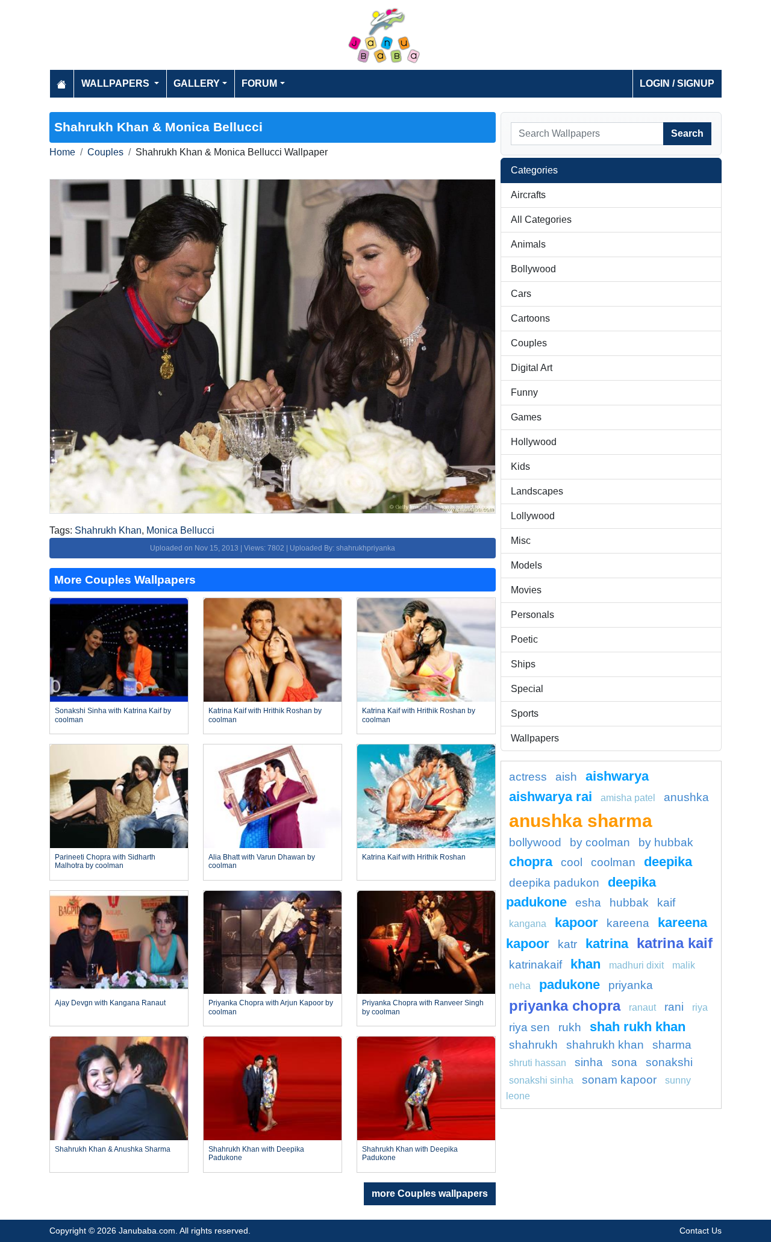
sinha (589, 1062)
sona (624, 1062)
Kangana (527, 924)
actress (528, 776)
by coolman (600, 842)
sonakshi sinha (541, 1080)
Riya (700, 1007)
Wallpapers (535, 738)
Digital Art (531, 368)
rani (674, 1006)
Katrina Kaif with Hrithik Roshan (414, 857)
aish (566, 776)
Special (527, 689)
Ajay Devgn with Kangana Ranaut (110, 1003)
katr (567, 944)
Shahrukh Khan (108, 530)
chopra (530, 861)
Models (526, 565)
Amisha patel (628, 798)
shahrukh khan (605, 1044)
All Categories (541, 219)
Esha (588, 902)
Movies (526, 590)
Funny (524, 392)
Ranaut (642, 1007)
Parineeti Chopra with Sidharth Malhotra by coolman (105, 861)
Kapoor (576, 922)
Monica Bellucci (180, 530)
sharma (671, 1044)
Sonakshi (669, 1062)
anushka (686, 797)
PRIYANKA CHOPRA (564, 1005)
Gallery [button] (196, 83)
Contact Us (700, 1230)
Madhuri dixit (636, 965)
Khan (585, 964)
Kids (520, 466)
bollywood (535, 842)
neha (520, 986)
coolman (613, 862)
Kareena (628, 923)
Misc (521, 540)
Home (62, 152)
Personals (532, 615)
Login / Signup (677, 83)
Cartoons (530, 318)
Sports (524, 713)
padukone (569, 984)
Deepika (668, 861)
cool (571, 862)
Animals (528, 244)
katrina (606, 943)
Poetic (524, 639)
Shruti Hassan (537, 1063)
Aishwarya (617, 776)
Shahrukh (533, 1044)
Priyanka (630, 985)
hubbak (629, 902)
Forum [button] (259, 83)
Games (526, 417)
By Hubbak (665, 842)
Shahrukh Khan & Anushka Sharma (112, 1149)
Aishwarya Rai (550, 796)
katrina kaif (675, 943)
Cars (521, 294)
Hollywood (534, 442)
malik (683, 965)
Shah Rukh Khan (637, 1026)
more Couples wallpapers (430, 1193)
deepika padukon (554, 882)
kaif (666, 902)
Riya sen (529, 1027)
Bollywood (533, 269)
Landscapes (537, 491)
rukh (569, 1027)
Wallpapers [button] (116, 83)
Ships (523, 664)
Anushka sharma (580, 820)
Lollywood (533, 516)
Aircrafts (528, 195)
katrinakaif (535, 964)
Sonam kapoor (619, 1079)
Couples (105, 152)
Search (687, 133)
